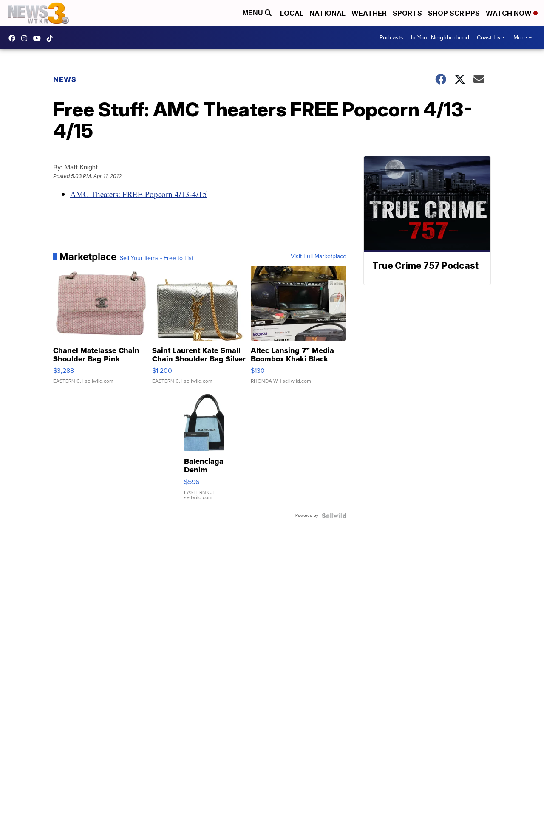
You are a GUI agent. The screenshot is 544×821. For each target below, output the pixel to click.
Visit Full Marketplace (318, 257)
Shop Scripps (454, 13)
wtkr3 (26, 38)
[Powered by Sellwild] (334, 516)
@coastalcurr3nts (52, 38)
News (64, 79)
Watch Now (509, 13)
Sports (407, 13)
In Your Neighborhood (440, 37)
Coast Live (490, 37)
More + (522, 37)
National (327, 13)
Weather (369, 13)
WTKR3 (14, 38)
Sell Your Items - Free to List (156, 258)
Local (291, 13)
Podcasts (391, 37)
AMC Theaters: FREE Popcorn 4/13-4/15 (138, 194)
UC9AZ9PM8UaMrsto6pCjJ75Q (39, 38)
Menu (254, 13)
